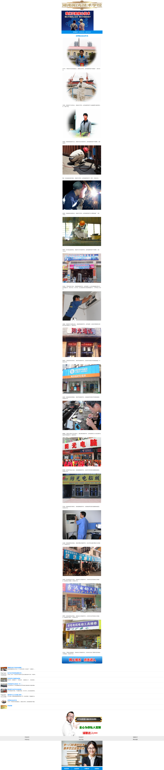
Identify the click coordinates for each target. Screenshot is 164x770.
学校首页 (27, 737)
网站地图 (135, 739)
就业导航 (81, 739)
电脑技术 (135, 737)
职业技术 (81, 737)
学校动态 (27, 739)
